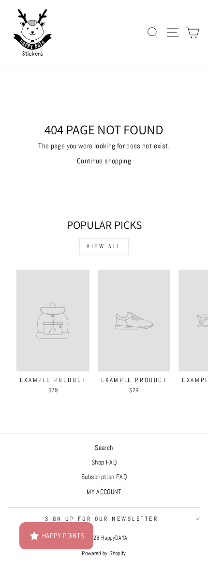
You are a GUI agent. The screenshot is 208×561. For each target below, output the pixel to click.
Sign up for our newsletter (102, 518)
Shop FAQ (104, 462)
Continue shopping (104, 161)
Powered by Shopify (104, 553)
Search (104, 448)
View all (104, 246)
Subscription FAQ (104, 477)
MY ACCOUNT (104, 492)
